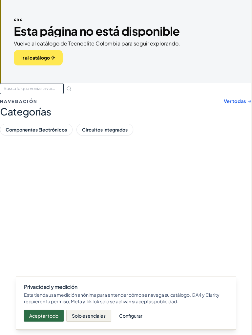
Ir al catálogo (35, 58)
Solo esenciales (89, 316)
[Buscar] (69, 89)
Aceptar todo (43, 316)
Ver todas (235, 101)
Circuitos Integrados (105, 129)
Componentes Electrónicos (36, 129)
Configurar (130, 316)
